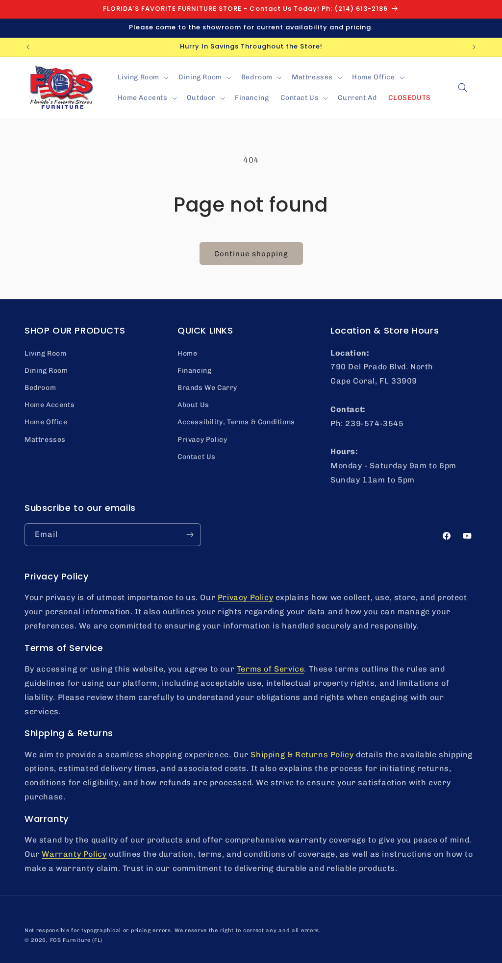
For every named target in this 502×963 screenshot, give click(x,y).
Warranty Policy (74, 854)
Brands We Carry (207, 388)
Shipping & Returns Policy (302, 754)
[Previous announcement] (28, 47)
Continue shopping (251, 253)
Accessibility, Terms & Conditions (236, 422)
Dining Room (46, 370)
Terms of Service (270, 669)
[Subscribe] (190, 534)
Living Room (46, 353)
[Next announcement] (474, 47)
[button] (142, 77)
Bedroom (40, 388)
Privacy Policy (202, 439)
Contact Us (196, 457)
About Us (193, 405)
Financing (194, 370)
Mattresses (45, 439)
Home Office (46, 422)
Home (187, 353)
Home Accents (50, 405)
